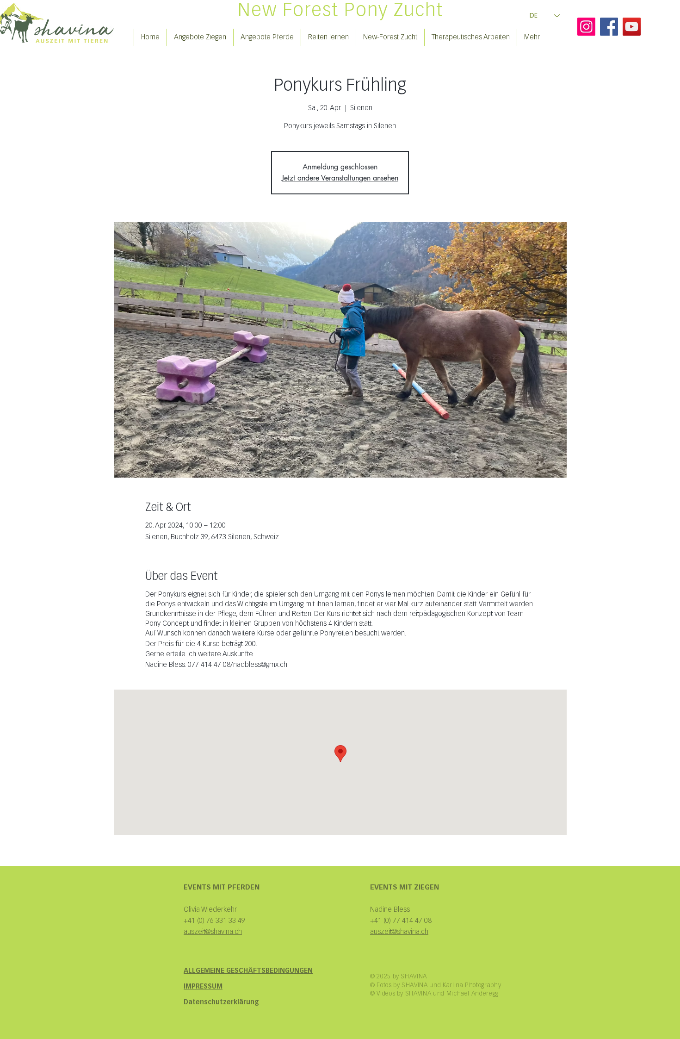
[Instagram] (586, 27)
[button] (200, 37)
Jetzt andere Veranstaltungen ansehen (340, 178)
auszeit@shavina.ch (399, 931)
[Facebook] (609, 27)
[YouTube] (632, 27)
